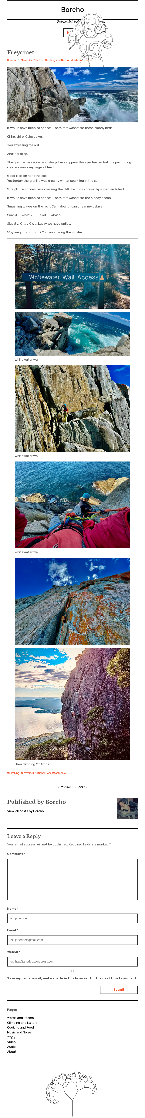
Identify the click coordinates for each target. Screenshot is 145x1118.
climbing (14, 773)
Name (13, 909)
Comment (16, 854)
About (11, 1052)
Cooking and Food (20, 1027)
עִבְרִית (11, 1037)
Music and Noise (19, 1032)
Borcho (11, 60)
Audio (11, 1047)
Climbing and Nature (57, 60)
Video (11, 1042)
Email (12, 930)
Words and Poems (81, 60)
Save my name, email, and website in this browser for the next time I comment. (72, 978)
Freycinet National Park (36, 773)
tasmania (60, 773)
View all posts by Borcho (25, 811)
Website (14, 952)
